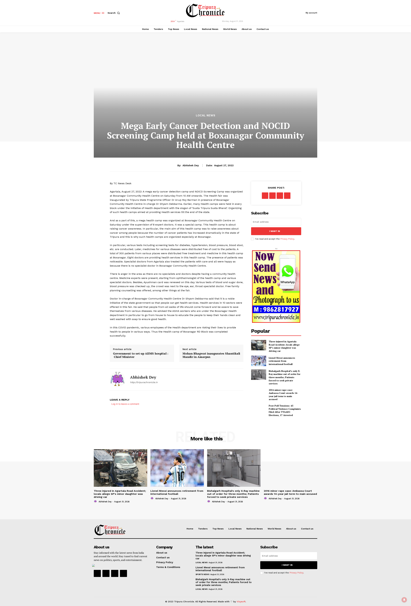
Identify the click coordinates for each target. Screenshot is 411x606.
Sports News (202, 574)
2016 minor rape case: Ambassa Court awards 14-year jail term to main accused (283, 394)
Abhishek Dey (191, 165)
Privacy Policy (287, 239)
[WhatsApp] (287, 195)
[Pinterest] (280, 195)
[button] (114, 12)
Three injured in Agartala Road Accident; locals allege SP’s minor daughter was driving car (284, 346)
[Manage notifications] (404, 599)
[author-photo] (96, 501)
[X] (272, 195)
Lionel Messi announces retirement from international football (282, 361)
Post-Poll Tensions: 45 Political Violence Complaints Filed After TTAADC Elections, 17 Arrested (285, 410)
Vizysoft (241, 601)
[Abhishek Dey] (117, 379)
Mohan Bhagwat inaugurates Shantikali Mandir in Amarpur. (211, 355)
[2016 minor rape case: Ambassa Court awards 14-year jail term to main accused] (258, 393)
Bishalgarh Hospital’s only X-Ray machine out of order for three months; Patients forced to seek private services (284, 377)
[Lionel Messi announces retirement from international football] (258, 361)
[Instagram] (105, 573)
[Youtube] (123, 573)
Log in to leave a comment (125, 404)
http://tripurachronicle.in (144, 382)
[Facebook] (265, 195)
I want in (274, 231)
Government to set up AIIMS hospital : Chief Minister (140, 355)
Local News (205, 115)
